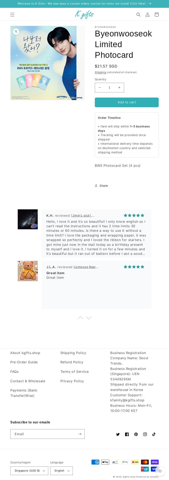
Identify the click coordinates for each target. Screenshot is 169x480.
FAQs (14, 371)
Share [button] (104, 185)
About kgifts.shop (25, 353)
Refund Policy (71, 362)
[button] (12, 14)
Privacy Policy (72, 381)
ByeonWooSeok (105, 27)
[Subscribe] (79, 434)
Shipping (100, 72)
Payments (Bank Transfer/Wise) (23, 393)
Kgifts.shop (129, 476)
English (60, 470)
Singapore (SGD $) (27, 470)
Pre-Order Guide (24, 362)
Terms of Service (74, 371)
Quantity (100, 79)
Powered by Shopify (147, 476)
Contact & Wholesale (27, 381)
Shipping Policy (73, 353)
